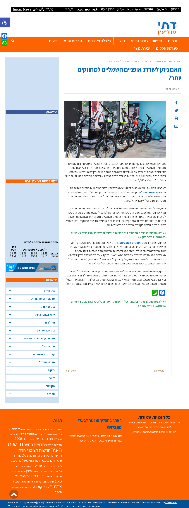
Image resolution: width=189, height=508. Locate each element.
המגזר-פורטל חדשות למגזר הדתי (115, 502)
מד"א (46, 466)
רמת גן (40, 502)
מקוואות (50, 386)
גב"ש (22, 502)
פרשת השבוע (21, 481)
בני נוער (38, 429)
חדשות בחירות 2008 (29, 439)
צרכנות (55, 486)
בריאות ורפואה (28, 429)
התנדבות (49, 438)
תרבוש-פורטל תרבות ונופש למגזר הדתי (148, 502)
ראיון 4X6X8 (27, 487)
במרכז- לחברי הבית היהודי (76, 506)
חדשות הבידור (53, 445)
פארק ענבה (48, 481)
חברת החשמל (47, 362)
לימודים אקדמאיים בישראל (47, 506)
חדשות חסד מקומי (49, 455)
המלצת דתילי (27, 433)
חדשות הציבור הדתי (34, 450)
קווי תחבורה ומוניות (44, 354)
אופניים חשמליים (148, 192)
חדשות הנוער (34, 444)
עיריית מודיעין (36, 476)
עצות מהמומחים (164, 61)
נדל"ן (29, 471)
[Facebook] (4, 36)
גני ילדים (50, 322)
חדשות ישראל (29, 506)
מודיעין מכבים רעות (23, 466)
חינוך (38, 460)
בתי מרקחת (48, 306)
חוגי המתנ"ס (48, 346)
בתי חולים (49, 290)
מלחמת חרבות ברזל (53, 471)
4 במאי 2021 (172, 89)
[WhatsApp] (4, 43)
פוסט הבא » (70, 370)
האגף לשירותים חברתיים (46, 434)
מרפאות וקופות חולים (43, 298)
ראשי (178, 61)
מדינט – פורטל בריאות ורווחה (79, 502)
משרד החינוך (37, 471)
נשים (13, 471)
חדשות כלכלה (27, 455)
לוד (62, 506)
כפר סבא (17, 506)
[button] (5, 22)
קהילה (46, 487)
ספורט (58, 476)
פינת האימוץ (35, 481)
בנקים (51, 370)
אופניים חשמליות (130, 243)
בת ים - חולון (30, 502)
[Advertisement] (115, 335)
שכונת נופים (16, 487)
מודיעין (38, 465)
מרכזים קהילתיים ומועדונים (39, 338)
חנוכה (31, 461)
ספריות (51, 394)
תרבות (58, 491)
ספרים (50, 476)
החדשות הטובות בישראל (54, 502)
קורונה (37, 487)
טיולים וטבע (19, 460)
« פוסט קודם (160, 370)
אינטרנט (58, 429)
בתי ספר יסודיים (46, 330)
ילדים (59, 466)
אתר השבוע (48, 429)
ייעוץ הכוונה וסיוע (45, 314)
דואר (52, 378)
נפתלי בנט (21, 471)
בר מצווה (16, 428)
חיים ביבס (49, 460)
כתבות (53, 466)
